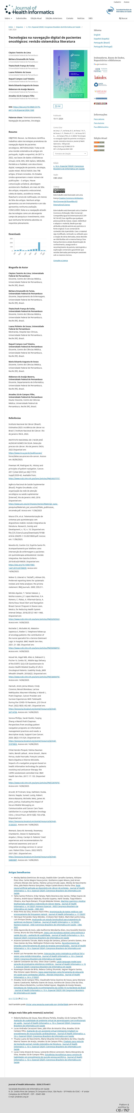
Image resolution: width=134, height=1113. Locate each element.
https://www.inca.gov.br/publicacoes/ (25, 453)
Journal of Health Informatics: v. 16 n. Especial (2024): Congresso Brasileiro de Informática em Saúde (49, 891)
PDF (59, 106)
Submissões (21, 18)
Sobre (7, 18)
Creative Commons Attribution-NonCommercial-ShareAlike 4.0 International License (68, 201)
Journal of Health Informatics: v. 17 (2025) (67, 914)
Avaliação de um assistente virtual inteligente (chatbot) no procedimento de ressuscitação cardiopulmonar (46, 1032)
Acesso (126, 2)
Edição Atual (36, 18)
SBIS (91, 18)
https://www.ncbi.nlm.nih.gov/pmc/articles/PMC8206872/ (34, 648)
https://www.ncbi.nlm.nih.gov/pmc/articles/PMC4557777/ (34, 478)
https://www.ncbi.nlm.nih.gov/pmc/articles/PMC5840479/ (34, 677)
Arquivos (19, 27)
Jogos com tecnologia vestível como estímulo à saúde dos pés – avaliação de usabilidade (49, 933)
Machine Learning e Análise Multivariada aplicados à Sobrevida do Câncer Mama (49, 902)
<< (10, 998)
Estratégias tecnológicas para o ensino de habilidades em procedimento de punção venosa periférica (48, 1055)
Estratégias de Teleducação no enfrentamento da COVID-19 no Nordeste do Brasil (50, 987)
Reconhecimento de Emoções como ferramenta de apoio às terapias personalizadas (46, 944)
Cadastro (117, 2)
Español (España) (101, 38)
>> (26, 998)
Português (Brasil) (102, 42)
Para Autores (99, 123)
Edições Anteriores (54, 18)
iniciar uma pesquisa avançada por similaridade (47, 1004)
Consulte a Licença (60, 260)
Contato (69, 18)
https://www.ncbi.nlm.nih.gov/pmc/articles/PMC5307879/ (34, 783)
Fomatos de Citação (63, 153)
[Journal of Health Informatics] (100, 64)
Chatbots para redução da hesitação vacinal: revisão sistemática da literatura (49, 1042)
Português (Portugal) (103, 46)
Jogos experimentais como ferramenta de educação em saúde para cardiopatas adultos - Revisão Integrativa (49, 973)
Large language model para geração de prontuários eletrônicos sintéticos (47, 962)
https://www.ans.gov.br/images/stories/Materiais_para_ (33, 504)
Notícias (80, 18)
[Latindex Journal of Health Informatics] (100, 79)
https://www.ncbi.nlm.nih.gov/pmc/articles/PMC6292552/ (34, 619)
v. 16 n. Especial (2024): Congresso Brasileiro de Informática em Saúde (53, 27)
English (97, 35)
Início (11, 27)
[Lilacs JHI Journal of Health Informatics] (100, 86)
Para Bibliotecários (101, 127)
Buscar (124, 18)
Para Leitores (99, 119)
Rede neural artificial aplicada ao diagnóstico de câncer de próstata (47, 886)
